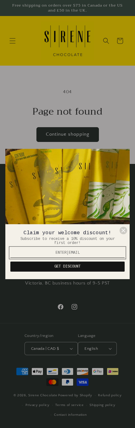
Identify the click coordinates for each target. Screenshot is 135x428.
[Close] (123, 230)
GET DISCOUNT (67, 266)
